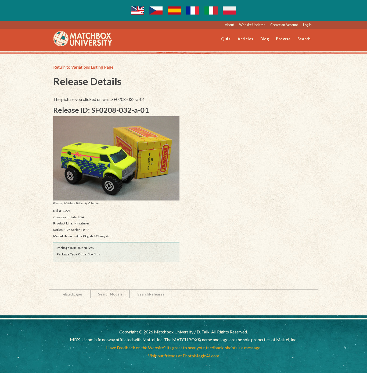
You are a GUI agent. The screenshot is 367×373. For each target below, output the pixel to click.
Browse (283, 39)
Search (304, 39)
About (229, 25)
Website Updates (252, 25)
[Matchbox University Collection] (116, 158)
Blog (264, 39)
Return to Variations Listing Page (83, 66)
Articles (245, 39)
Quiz (226, 39)
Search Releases (150, 294)
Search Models (110, 294)
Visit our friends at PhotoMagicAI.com (183, 355)
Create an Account (284, 25)
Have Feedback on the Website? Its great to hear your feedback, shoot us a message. (183, 347)
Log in (307, 25)
